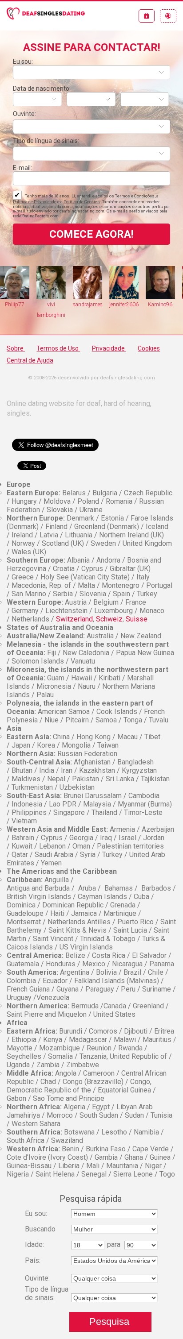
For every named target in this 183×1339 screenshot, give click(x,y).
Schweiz (109, 619)
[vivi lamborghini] (29, 282)
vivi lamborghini (29, 309)
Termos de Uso (58, 348)
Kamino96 (138, 304)
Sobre (16, 348)
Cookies (149, 348)
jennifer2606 (101, 304)
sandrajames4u (65, 304)
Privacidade (109, 348)
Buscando (40, 1229)
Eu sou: (23, 61)
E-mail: (22, 167)
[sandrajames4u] (65, 282)
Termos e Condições (135, 195)
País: (32, 1260)
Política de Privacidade (34, 201)
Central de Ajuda (30, 360)
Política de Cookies (82, 201)
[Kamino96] (138, 282)
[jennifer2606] (101, 282)
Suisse (136, 619)
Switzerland (74, 619)
